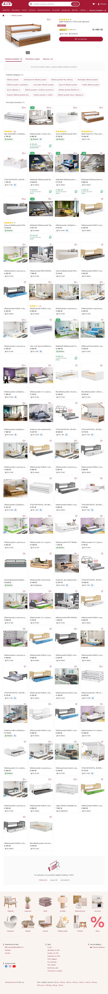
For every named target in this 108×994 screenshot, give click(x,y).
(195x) (74, 29)
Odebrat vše (43, 880)
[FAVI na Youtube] (14, 966)
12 (25, 153)
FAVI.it (88, 982)
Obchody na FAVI (53, 950)
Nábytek (6, 10)
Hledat (75, 4)
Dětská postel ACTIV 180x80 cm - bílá (70, 542)
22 (25, 365)
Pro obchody (52, 962)
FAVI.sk (56, 982)
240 (50, 108)
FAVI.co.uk (41, 985)
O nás (49, 947)
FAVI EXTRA (51, 965)
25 (76, 320)
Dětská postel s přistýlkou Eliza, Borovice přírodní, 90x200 (26, 429)
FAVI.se (94, 982)
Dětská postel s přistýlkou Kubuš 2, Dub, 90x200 (22, 505)
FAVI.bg (48, 985)
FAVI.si (61, 985)
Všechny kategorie (96, 10)
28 (25, 320)
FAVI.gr (55, 985)
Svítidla (32, 10)
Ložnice (83, 10)
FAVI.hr (82, 982)
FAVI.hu (75, 982)
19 (76, 153)
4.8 (71, 29)
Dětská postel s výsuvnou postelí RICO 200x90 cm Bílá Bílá (26, 346)
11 (50, 153)
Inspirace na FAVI (53, 956)
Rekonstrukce (44, 10)
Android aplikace (98, 947)
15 (25, 478)
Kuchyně (56, 10)
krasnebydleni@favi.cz (15, 947)
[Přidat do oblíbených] (102, 199)
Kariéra (7, 953)
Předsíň (80, 931)
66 (25, 199)
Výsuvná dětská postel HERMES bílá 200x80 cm (73, 134)
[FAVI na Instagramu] (10, 966)
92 (76, 108)
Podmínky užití (52, 968)
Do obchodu (82, 39)
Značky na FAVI (53, 953)
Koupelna (65, 10)
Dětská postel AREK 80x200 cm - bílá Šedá (72, 617)
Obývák (75, 10)
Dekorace (15, 10)
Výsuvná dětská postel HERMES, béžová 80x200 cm (75, 271)
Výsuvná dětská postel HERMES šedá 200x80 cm (22, 225)
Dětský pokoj (62, 931)
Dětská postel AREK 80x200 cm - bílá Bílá (45, 271)
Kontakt (8, 950)
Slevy (97, 931)
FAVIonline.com (10, 982)
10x (15, 131)
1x (40, 306)
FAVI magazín (52, 959)
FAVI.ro (69, 982)
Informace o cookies (54, 971)
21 (76, 779)
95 (25, 108)
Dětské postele (16, 15)
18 (50, 20)
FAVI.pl (62, 982)
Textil (24, 10)
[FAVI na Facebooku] (6, 966)
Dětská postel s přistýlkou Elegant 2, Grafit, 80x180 (75, 225)
